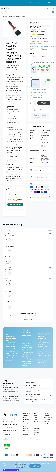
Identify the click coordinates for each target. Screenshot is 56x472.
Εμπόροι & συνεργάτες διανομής (36, 421)
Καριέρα (35, 417)
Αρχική (6, 16)
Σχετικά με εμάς (27, 432)
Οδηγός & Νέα (26, 430)
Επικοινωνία (26, 2)
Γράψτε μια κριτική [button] (14, 204)
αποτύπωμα (36, 424)
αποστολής (25, 315)
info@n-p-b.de (44, 162)
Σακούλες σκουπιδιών (46, 424)
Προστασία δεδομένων (26, 435)
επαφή (24, 417)
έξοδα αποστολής (35, 41)
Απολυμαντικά (47, 419)
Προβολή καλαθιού (28, 319)
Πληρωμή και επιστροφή (26, 423)
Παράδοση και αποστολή (26, 427)
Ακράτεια (46, 427)
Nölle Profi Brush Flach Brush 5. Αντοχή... (16, 16)
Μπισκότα (36, 437)
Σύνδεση (51, 2)
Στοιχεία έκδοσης (27, 438)
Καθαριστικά (46, 421)
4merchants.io (6, 466)
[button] (2, 8)
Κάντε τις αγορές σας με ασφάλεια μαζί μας (41, 197)
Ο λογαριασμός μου (26, 420)
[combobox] (28, 12)
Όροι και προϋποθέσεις (37, 427)
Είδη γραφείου (47, 430)
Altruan (7, 463)
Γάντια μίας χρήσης (48, 417)
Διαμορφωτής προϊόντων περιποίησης (39, 2)
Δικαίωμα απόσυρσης (36, 431)
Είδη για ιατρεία (47, 429)
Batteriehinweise (37, 439)
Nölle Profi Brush (45, 129)
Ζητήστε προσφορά (40, 117)
